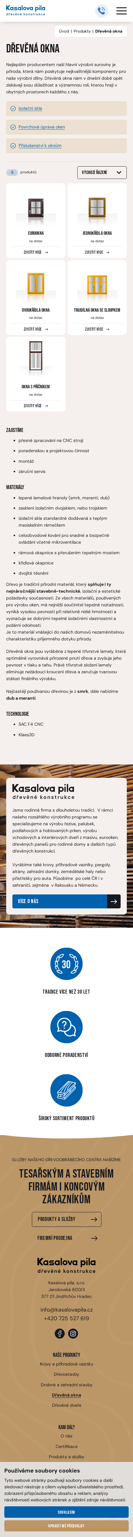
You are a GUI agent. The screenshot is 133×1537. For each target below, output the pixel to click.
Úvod (64, 31)
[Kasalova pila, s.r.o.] (25, 11)
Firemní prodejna (54, 1238)
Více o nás (28, 901)
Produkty (82, 31)
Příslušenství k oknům (40, 145)
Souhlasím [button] (66, 1512)
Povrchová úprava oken (42, 127)
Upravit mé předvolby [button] (66, 1526)
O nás (66, 1436)
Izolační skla (30, 108)
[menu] (121, 11)
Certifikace (67, 1446)
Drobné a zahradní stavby (66, 1385)
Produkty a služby (56, 1219)
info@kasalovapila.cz (67, 1309)
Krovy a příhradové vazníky (66, 1364)
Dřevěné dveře (66, 1405)
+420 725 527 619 (66, 1318)
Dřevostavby (66, 1374)
